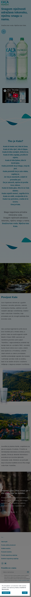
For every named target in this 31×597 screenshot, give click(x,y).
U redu (24, 592)
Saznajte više (6, 592)
